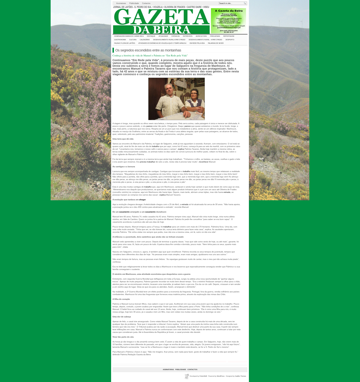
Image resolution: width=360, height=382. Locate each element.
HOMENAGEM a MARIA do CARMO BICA (129, 36)
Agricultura (201, 36)
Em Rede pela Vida (197, 43)
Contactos (146, 3)
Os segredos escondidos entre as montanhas (148, 50)
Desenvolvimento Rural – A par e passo (205, 39)
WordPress (221, 376)
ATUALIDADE (163, 36)
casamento (124, 212)
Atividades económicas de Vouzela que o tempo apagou (162, 43)
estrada (226, 192)
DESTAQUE (151, 36)
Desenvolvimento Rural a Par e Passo (169, 39)
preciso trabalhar (147, 162)
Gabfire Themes (240, 376)
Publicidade (134, 3)
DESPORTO (230, 39)
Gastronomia (120, 39)
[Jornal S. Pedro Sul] (137, 20)
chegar (142, 199)
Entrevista (187, 36)
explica (180, 149)
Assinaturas (121, 3)
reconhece (203, 162)
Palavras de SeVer (216, 43)
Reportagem (228, 36)
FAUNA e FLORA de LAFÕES (124, 43)
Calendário (145, 39)
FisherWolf (203, 376)
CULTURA (132, 39)
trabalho (155, 146)
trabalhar (167, 227)
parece (149, 126)
